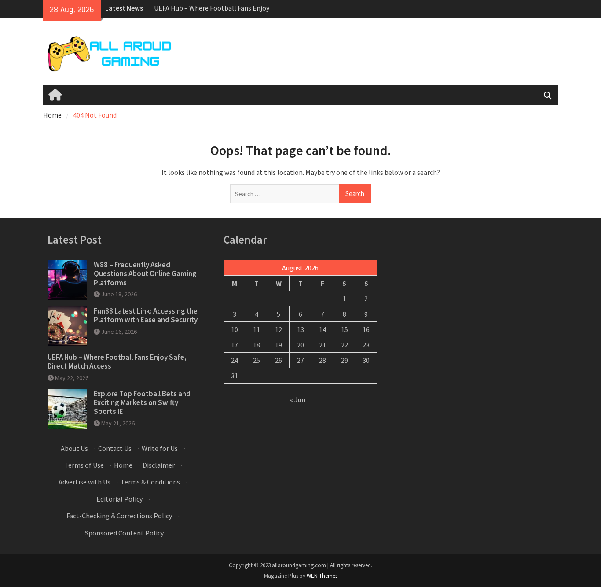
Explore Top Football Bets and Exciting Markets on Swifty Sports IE (142, 403)
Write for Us (160, 448)
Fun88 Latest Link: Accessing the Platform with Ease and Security (146, 315)
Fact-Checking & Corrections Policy (119, 515)
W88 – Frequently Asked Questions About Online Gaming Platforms (145, 274)
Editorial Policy (119, 499)
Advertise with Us (84, 481)
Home (123, 465)
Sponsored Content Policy (124, 532)
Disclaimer (159, 465)
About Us (74, 448)
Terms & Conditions (150, 481)
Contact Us (115, 448)
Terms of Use (84, 465)
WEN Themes (322, 576)
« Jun (297, 399)
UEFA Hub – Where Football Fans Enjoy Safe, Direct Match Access (117, 361)
